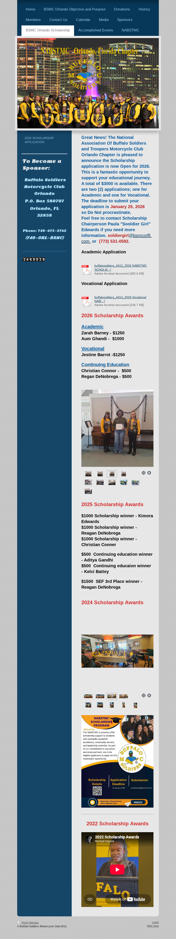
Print (24, 922)
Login (155, 922)
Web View (153, 925)
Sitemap (34, 922)
